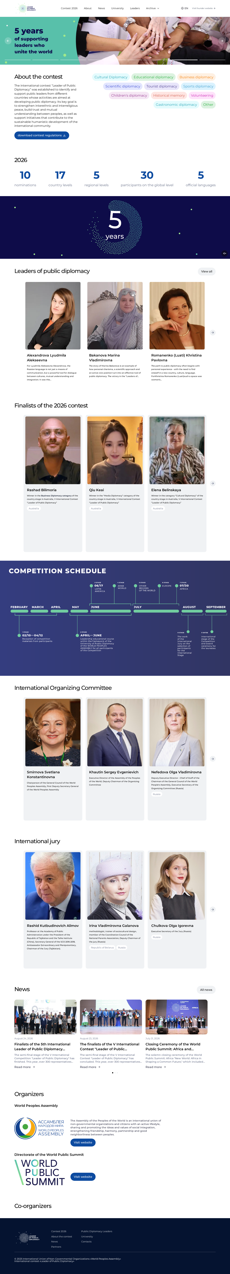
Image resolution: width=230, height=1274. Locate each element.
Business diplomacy (196, 77)
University (117, 8)
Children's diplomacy (129, 95)
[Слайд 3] (117, 1072)
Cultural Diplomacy (111, 77)
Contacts (86, 1241)
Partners (56, 1246)
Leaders (135, 8)
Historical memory (169, 95)
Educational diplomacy (153, 77)
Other (208, 104)
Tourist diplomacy (161, 86)
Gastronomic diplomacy (176, 104)
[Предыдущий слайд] (8, 40)
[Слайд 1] (112, 1072)
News (101, 8)
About (88, 8)
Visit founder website (202, 8)
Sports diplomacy (198, 86)
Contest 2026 (69, 8)
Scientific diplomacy (122, 86)
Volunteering (202, 95)
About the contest (61, 1236)
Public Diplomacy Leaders (96, 1231)
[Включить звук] (224, 253)
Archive (151, 8)
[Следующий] (213, 332)
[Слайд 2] (115, 1072)
